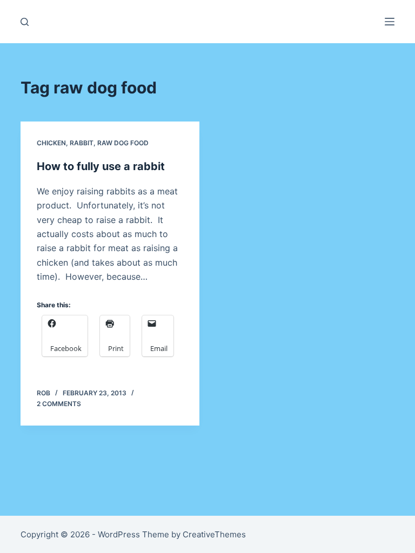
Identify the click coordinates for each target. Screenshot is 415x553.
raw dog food (123, 143)
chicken (51, 143)
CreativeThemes (214, 534)
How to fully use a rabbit (101, 166)
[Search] (25, 22)
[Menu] (389, 21)
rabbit (81, 143)
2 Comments (59, 404)
